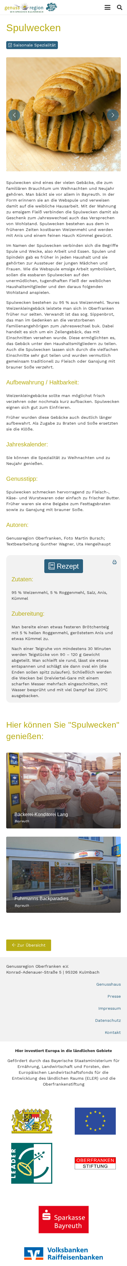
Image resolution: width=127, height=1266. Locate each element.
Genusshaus (108, 984)
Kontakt (113, 1032)
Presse (114, 996)
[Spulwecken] (63, 114)
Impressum (109, 1008)
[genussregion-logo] (31, 7)
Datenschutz (108, 1020)
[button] (107, 7)
